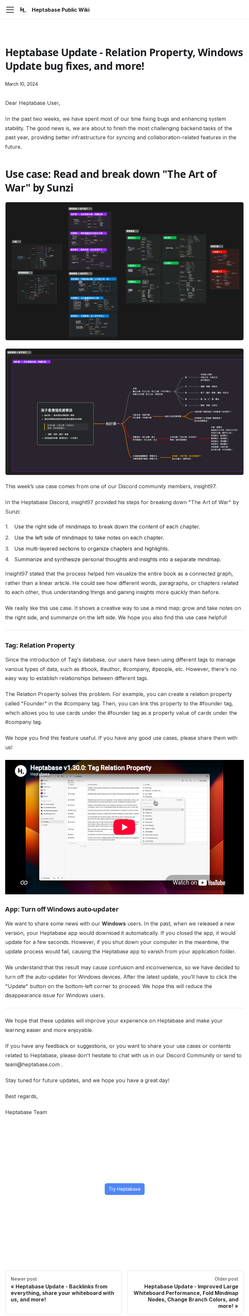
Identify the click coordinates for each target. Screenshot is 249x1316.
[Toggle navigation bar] (10, 10)
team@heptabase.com (32, 1064)
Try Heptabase (125, 1189)
